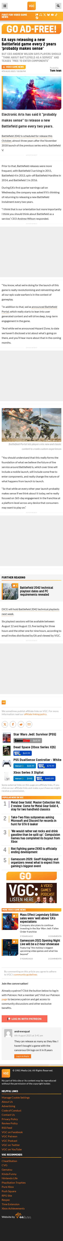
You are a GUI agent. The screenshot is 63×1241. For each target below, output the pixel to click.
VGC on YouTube (12, 1149)
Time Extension (10, 1204)
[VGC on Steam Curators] (37, 17)
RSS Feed (7, 1127)
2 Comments (54, 936)
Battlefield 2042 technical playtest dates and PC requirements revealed (36, 591)
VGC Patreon (9, 1136)
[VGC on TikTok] (56, 14)
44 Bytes (23, 1215)
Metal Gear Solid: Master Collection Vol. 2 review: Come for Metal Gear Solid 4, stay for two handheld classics (36, 806)
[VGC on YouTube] (52, 14)
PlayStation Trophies (14, 1182)
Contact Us (8, 1114)
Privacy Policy (10, 1119)
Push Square (9, 1191)
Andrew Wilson (26, 218)
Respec (6, 1199)
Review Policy (10, 1123)
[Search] (58, 6)
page (4, 999)
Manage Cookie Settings (16, 1097)
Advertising (8, 1106)
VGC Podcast (9, 1140)
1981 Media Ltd (23, 1070)
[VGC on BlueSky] (48, 14)
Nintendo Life (9, 1178)
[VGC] (31, 6)
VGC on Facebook (12, 1132)
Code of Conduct (11, 1110)
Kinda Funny (9, 1173)
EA (11, 187)
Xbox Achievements (13, 1208)
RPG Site (7, 1195)
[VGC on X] (44, 14)
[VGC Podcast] (40, 14)
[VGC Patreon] (37, 14)
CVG (4, 1165)
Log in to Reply (22, 1056)
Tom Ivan (55, 70)
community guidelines (25, 974)
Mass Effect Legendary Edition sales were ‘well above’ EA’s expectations (39, 918)
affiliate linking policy (35, 714)
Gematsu (7, 1169)
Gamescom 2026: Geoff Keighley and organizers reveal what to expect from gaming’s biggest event (35, 863)
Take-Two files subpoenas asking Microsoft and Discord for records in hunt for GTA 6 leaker (33, 821)
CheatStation (9, 1160)
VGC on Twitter (11, 1144)
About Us (7, 1101)
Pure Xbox (8, 1186)
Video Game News (15, 67)
